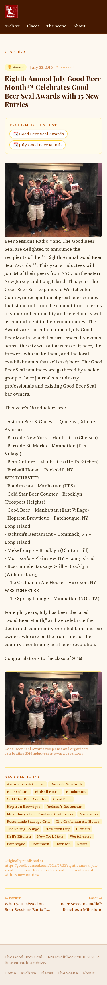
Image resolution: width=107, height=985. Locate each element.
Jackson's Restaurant (30, 534)
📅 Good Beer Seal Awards (38, 134)
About (79, 26)
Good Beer (18, 510)
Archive (12, 26)
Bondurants (20, 486)
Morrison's (18, 558)
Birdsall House (23, 470)
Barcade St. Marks (27, 445)
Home (10, 973)
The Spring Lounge (28, 598)
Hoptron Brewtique (28, 518)
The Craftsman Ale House (35, 582)
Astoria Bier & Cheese (31, 421)
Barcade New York (27, 437)
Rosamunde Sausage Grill (35, 566)
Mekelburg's (21, 550)
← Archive (15, 51)
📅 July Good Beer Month (37, 145)
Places (33, 26)
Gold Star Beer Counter (32, 494)
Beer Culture (21, 461)
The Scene (56, 26)
